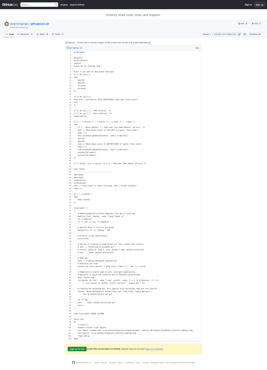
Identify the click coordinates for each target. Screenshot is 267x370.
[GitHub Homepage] (73, 362)
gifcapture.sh (40, 23)
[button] (239, 34)
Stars (44, 34)
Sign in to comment (154, 349)
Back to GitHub (77, 4)
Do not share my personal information (180, 363)
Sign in (248, 4)
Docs (138, 363)
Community (129, 363)
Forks (59, 34)
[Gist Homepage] (10, 4)
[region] (133, 195)
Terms (96, 363)
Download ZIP (255, 34)
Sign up (259, 4)
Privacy (104, 363)
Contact (146, 363)
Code (11, 34)
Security (112, 363)
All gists (64, 4)
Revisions (26, 34)
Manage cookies (157, 363)
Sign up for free (77, 349)
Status (120, 363)
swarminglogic (19, 23)
